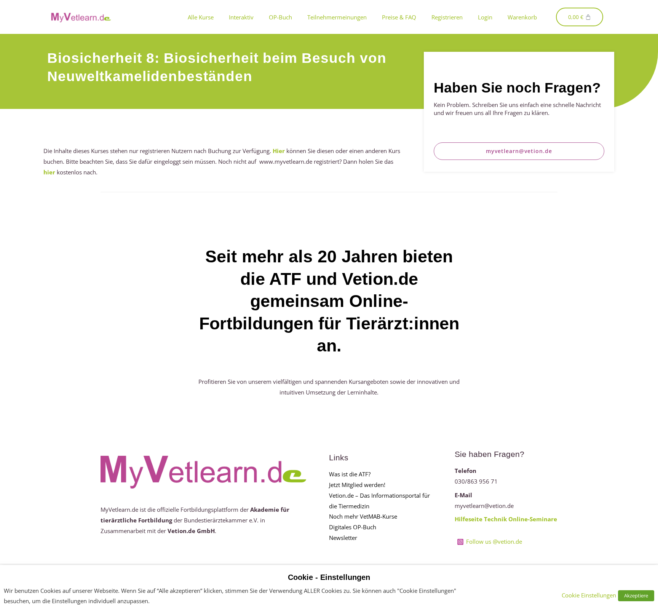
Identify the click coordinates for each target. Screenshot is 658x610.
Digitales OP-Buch (352, 527)
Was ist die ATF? (350, 474)
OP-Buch (280, 17)
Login (485, 17)
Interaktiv (241, 17)
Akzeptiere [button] (636, 595)
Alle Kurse (201, 17)
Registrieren (447, 17)
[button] (519, 151)
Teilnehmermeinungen (337, 17)
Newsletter (343, 537)
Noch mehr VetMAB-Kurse (363, 516)
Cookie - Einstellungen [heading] (329, 577)
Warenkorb (522, 17)
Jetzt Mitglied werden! (357, 485)
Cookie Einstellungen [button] (589, 595)
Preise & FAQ (399, 17)
